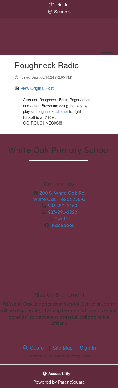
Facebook (62, 225)
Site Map (62, 347)
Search (37, 347)
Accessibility (58, 373)
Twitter (62, 219)
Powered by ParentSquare (59, 382)
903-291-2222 (62, 212)
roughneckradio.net (52, 111)
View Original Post (37, 88)
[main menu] (107, 48)
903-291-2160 (62, 205)
